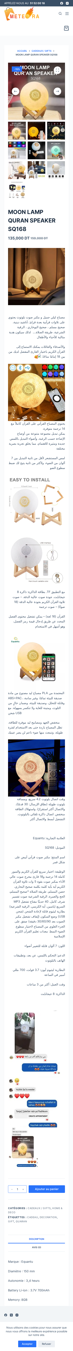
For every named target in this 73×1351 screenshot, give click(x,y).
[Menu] (67, 13)
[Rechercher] (60, 13)
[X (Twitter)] (11, 1315)
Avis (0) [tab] (36, 1247)
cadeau (32, 1217)
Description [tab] (36, 1239)
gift (11, 1221)
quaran (21, 1221)
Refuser (46, 1343)
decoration (48, 1217)
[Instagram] (67, 3)
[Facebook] (61, 3)
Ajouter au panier (47, 1189)
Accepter (27, 1343)
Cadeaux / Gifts (39, 1208)
